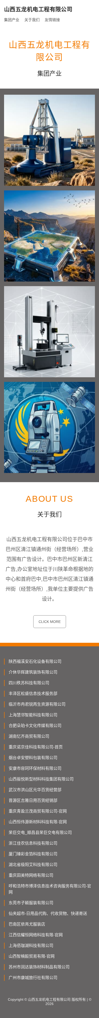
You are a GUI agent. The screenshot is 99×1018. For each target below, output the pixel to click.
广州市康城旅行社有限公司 (33, 977)
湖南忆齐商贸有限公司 (29, 736)
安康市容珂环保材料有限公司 (35, 768)
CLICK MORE (50, 622)
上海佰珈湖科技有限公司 (31, 945)
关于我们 (32, 20)
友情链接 (52, 20)
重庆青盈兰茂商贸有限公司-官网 (38, 811)
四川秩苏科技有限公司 (29, 683)
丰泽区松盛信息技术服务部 (33, 693)
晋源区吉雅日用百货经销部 (33, 800)
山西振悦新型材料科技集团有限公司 (41, 779)
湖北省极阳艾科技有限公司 (33, 864)
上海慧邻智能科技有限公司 (33, 715)
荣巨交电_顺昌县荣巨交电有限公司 (40, 832)
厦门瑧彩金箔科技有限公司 (33, 854)
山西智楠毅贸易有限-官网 (32, 956)
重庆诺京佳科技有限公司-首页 (36, 747)
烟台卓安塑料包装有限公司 (33, 758)
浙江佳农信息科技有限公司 (33, 843)
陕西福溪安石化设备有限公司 (35, 661)
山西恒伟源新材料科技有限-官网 (38, 822)
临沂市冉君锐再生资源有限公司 (37, 704)
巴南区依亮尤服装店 (27, 924)
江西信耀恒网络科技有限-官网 (36, 935)
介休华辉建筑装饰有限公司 (33, 672)
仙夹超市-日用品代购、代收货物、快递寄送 (48, 913)
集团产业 (11, 20)
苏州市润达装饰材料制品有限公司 (39, 967)
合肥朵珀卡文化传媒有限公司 (35, 725)
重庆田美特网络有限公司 (31, 875)
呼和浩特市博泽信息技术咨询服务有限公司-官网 (50, 889)
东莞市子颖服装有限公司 (31, 903)
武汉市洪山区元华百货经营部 (35, 790)
